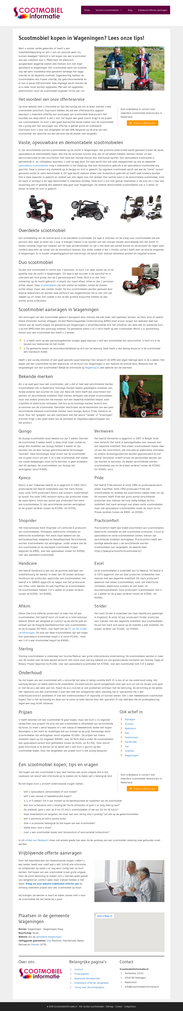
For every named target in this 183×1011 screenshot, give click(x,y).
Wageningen (131, 755)
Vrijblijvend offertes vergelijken (91, 982)
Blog (130, 10)
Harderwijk (131, 741)
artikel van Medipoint (36, 840)
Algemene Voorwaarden (87, 978)
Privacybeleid (81, 973)
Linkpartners (130, 1006)
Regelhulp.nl (92, 367)
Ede (127, 733)
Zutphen (129, 750)
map (111, 1006)
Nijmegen (130, 719)
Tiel (127, 746)
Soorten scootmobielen (107, 10)
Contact (78, 969)
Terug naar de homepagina (89, 987)
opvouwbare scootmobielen (34, 165)
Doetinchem (131, 737)
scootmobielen (49, 285)
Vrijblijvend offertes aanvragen (152, 10)
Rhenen (35, 944)
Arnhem (129, 723)
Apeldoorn (130, 728)
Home (87, 10)
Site (107, 1006)
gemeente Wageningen (49, 936)
